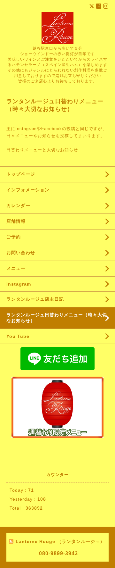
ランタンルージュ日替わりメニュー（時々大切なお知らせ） (56, 317)
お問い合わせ (20, 252)
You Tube (17, 336)
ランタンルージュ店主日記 (35, 299)
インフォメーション (28, 189)
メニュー (16, 268)
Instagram (18, 284)
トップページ (20, 174)
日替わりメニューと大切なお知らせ (42, 149)
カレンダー (18, 205)
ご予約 (13, 236)
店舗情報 (16, 221)
